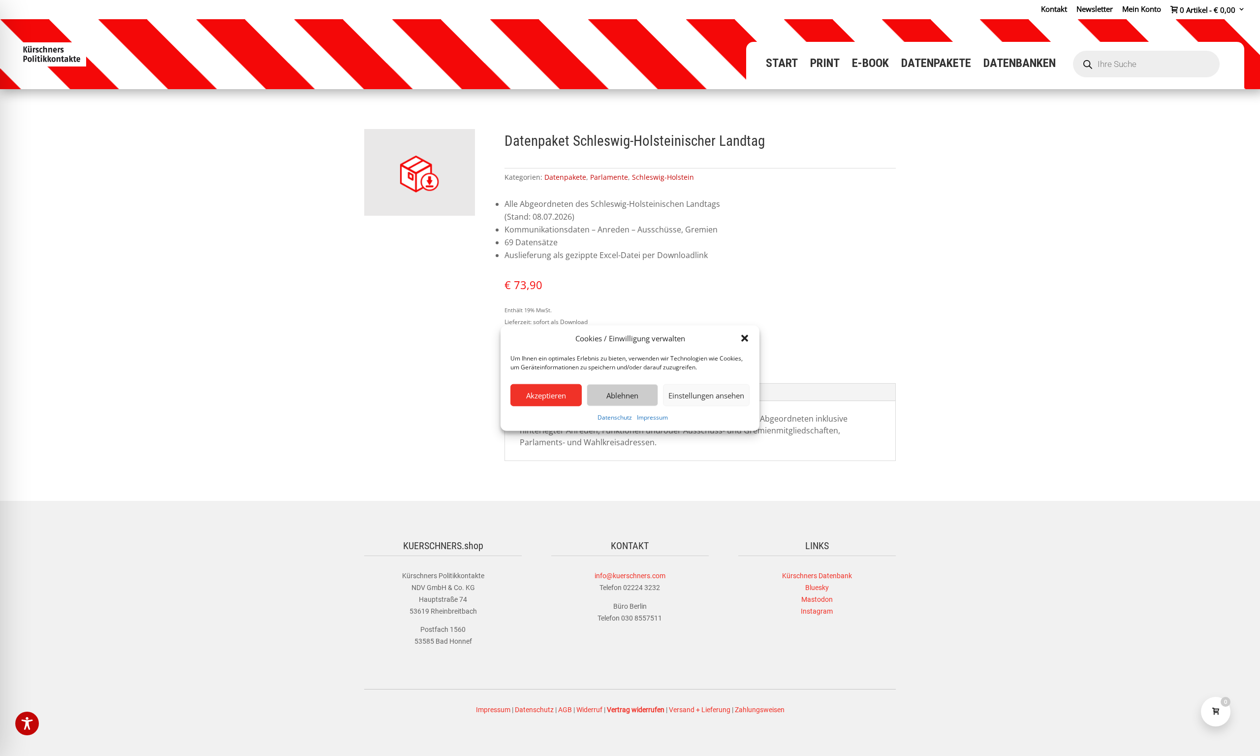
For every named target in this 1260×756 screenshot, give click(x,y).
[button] (745, 338)
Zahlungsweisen (760, 710)
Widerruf (589, 710)
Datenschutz (615, 417)
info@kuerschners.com (630, 576)
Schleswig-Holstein (663, 177)
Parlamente (609, 177)
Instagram (817, 611)
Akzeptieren (546, 395)
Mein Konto (1141, 9)
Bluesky (817, 588)
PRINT (825, 65)
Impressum (652, 417)
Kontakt (1054, 9)
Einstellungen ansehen (706, 395)
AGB (565, 710)
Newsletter (1094, 9)
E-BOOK (870, 65)
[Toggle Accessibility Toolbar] (27, 723)
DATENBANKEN (1019, 65)
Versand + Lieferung (699, 710)
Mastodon (817, 599)
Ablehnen (622, 395)
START (782, 65)
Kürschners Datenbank (817, 576)
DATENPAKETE (936, 65)
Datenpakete (565, 177)
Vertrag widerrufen (635, 710)
